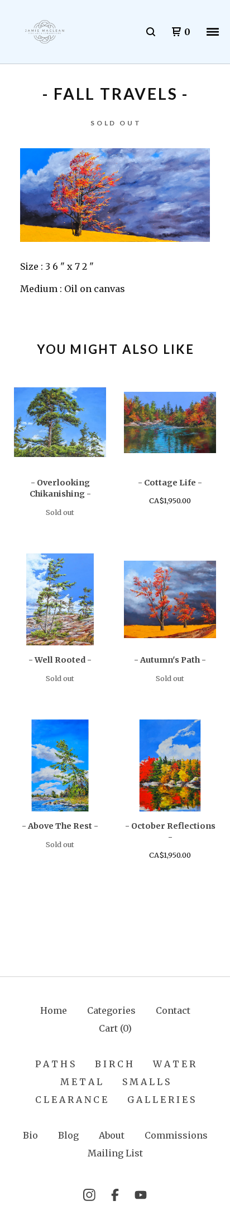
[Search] (150, 32)
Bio (30, 1135)
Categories (111, 1010)
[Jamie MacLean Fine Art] (44, 32)
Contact (173, 1010)
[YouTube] (140, 1195)
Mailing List (115, 1153)
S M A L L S (146, 1081)
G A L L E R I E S (161, 1099)
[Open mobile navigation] (212, 31)
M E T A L (81, 1081)
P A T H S (55, 1063)
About (111, 1135)
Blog (68, 1135)
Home (53, 1010)
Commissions (176, 1135)
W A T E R (174, 1063)
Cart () (115, 1028)
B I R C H (114, 1063)
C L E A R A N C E (71, 1099)
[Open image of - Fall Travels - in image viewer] (115, 195)
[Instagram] (89, 1195)
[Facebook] (115, 1195)
